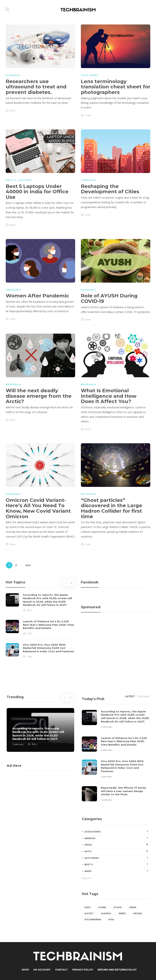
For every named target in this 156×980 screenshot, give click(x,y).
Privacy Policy (82, 969)
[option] (40, 626)
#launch (106, 913)
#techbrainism (92, 919)
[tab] (130, 698)
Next (28, 565)
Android (116, 838)
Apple (116, 844)
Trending (88, 180)
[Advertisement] (115, 632)
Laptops (25, 180)
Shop (25, 969)
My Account (42, 969)
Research (13, 384)
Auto (116, 851)
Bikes (116, 870)
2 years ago (17, 744)
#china (102, 907)
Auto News (116, 857)
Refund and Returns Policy (117, 969)
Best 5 (11, 180)
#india (132, 907)
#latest (88, 913)
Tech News (90, 75)
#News (122, 913)
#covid (118, 907)
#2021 (87, 907)
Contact (61, 969)
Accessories (116, 831)
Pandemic (13, 289)
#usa (111, 919)
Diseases (13, 75)
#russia (137, 913)
